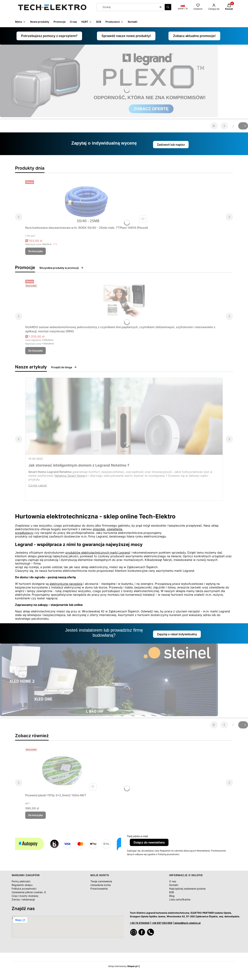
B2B (171, 892)
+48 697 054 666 (161, 922)
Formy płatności (21, 881)
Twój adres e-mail (137, 836)
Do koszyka (35, 251)
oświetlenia (114, 529)
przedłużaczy (24, 533)
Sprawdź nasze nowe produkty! (126, 36)
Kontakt (173, 884)
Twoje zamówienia (101, 881)
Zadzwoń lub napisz (171, 144)
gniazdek (99, 529)
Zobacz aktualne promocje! (194, 36)
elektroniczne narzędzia (66, 584)
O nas (172, 881)
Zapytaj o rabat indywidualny (177, 634)
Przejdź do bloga (61, 367)
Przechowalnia (99, 888)
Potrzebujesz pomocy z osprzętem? (49, 36)
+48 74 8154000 (139, 922)
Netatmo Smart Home (70, 475)
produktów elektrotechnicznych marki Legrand (97, 552)
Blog (171, 895)
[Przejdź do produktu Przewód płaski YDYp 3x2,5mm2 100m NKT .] (61, 769)
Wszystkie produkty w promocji (59, 267)
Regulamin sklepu (22, 884)
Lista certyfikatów (179, 899)
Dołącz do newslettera (149, 842)
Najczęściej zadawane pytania (187, 888)
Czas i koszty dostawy (25, 895)
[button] (168, 7)
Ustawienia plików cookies (27, 892)
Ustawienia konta (100, 884)
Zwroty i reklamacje (23, 899)
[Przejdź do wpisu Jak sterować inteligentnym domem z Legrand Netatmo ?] (124, 416)
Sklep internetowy (122, 966)
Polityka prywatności (24, 888)
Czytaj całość (37, 485)
